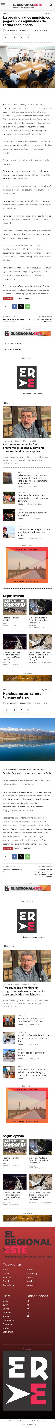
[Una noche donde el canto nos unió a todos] (9, 515)
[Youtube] (28, 1316)
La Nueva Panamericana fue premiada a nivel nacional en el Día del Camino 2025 (13, 656)
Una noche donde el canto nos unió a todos (32, 514)
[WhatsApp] (27, 37)
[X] (21, 37)
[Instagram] (28, 1305)
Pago (27, 298)
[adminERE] (4, 30)
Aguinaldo (18, 298)
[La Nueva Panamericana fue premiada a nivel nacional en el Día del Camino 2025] (15, 641)
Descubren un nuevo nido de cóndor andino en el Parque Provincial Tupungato (39, 656)
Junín (19, 472)
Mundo (20, 527)
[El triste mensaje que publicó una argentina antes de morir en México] (9, 532)
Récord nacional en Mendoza (11, 619)
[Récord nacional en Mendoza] (15, 607)
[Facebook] (14, 37)
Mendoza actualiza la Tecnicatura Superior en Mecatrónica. (39, 620)
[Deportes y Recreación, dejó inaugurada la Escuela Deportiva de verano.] (9, 498)
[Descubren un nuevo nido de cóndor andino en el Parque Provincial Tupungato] (40, 641)
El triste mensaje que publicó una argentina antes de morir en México (33, 532)
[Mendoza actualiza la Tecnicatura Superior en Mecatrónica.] (40, 607)
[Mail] (28, 1309)
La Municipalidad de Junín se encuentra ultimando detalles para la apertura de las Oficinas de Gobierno (32, 479)
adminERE (13, 30)
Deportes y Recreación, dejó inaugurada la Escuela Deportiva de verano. (33, 498)
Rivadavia (8, 441)
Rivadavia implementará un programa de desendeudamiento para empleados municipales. (24, 447)
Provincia (6, 13)
